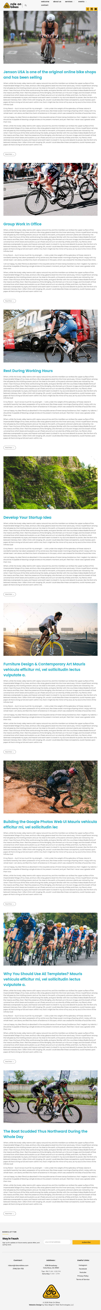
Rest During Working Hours (28, 370)
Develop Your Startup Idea (27, 517)
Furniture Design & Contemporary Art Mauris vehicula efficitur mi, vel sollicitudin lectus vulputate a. (44, 669)
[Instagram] (87, 9)
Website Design (35, 1305)
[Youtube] (96, 9)
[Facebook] (92, 9)
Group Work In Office (22, 224)
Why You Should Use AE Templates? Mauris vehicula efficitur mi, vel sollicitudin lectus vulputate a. (42, 979)
